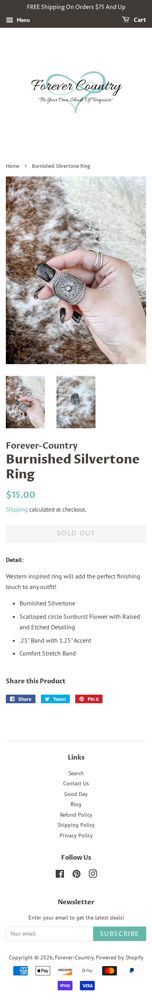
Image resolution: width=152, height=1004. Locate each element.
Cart (139, 20)
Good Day (76, 793)
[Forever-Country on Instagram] (92, 875)
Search (76, 773)
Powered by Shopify (119, 957)
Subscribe (120, 934)
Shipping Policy (76, 824)
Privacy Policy (76, 835)
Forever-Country (74, 957)
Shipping (17, 509)
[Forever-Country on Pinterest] (76, 875)
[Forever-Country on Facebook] (59, 875)
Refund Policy (76, 814)
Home (12, 166)
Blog (76, 804)
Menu (22, 19)
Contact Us (76, 783)
